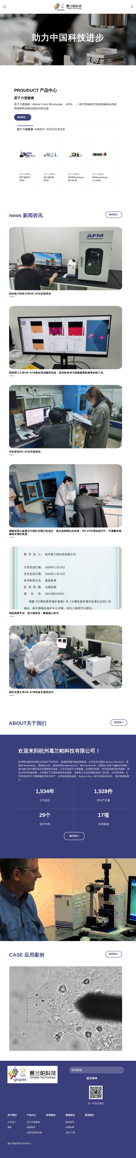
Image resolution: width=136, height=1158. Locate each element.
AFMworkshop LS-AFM (99, 179)
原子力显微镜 (33, 1122)
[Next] (106, 158)
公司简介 (11, 1122)
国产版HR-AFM (25, 179)
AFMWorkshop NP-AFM (76, 179)
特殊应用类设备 (34, 1132)
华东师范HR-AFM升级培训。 (26, 451)
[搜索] (132, 7)
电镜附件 (31, 1127)
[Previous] (13, 1011)
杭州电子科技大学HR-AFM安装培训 (30, 293)
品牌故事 (70, 1127)
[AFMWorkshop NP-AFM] (76, 154)
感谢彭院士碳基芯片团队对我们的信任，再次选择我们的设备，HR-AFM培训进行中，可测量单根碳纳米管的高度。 (65, 532)
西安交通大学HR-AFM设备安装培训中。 (32, 692)
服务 (9, 1127)
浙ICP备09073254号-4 (19, 1143)
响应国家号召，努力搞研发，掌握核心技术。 (35, 613)
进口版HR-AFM (49, 179)
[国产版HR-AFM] (27, 154)
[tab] (25, 129)
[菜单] (4, 7)
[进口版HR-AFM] (52, 154)
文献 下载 (70, 1132)
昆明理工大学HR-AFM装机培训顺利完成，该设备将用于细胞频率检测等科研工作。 (57, 372)
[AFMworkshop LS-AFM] (100, 154)
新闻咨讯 (70, 1122)
